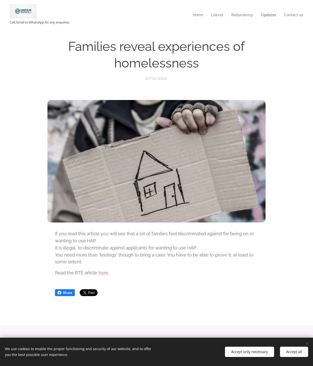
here (103, 272)
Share (67, 293)
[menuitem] (199, 15)
